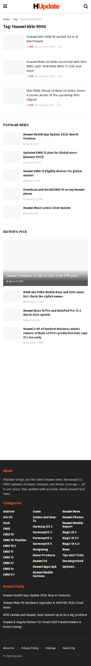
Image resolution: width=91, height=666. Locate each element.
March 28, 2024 (32, 320)
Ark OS (8, 517)
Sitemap (50, 648)
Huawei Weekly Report (72, 524)
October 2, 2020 (45, 105)
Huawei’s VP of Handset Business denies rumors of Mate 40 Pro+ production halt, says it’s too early (55, 333)
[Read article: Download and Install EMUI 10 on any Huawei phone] (11, 194)
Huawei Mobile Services (43, 574)
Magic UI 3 (69, 532)
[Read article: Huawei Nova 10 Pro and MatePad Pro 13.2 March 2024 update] (11, 315)
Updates (68, 567)
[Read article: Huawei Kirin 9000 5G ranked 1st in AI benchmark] (13, 42)
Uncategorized (72, 561)
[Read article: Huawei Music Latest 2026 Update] (11, 212)
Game (37, 511)
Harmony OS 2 (42, 526)
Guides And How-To (45, 519)
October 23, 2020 (46, 47)
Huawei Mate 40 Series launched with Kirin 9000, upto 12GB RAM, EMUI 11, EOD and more (56, 66)
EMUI (6, 529)
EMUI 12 (8, 557)
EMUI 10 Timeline (14, 540)
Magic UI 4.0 (70, 544)
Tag (15, 19)
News (66, 549)
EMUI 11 (8, 551)
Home (6, 19)
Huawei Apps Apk (45, 567)
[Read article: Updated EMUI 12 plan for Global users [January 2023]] (11, 157)
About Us (8, 648)
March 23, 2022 (15, 281)
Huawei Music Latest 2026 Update (46, 208)
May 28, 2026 (31, 213)
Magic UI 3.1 (70, 538)
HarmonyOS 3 (42, 532)
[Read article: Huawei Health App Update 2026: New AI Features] (11, 138)
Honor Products (44, 555)
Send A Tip (68, 648)
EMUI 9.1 (8, 574)
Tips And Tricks (73, 555)
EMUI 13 (8, 563)
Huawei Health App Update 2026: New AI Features (36, 595)
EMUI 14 (8, 569)
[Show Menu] (5, 6)
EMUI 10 (8, 534)
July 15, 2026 (31, 144)
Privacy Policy (29, 648)
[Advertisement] (45, 401)
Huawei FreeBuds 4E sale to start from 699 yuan (42, 276)
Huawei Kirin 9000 (31, 19)
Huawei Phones (73, 517)
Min (31, 47)
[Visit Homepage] (45, 6)
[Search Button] (86, 6)
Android (8, 511)
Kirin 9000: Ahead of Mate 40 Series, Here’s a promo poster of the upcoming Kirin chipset (55, 95)
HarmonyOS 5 (42, 544)
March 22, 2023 (32, 181)
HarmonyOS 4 (42, 538)
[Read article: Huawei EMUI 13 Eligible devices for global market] (11, 175)
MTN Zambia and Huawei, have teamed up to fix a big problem (45, 615)
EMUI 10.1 (9, 546)
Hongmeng (40, 549)
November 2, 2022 (34, 302)
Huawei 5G (40, 561)
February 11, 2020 (34, 199)
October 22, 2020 (46, 76)
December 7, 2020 (34, 343)
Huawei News (71, 511)
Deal (6, 523)
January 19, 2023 (33, 162)
